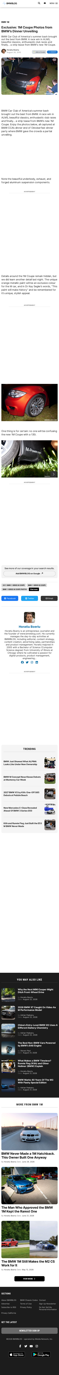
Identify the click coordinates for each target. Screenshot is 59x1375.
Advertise (5, 1304)
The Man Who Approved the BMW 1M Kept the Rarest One (27, 1209)
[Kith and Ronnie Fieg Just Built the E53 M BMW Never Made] (49, 820)
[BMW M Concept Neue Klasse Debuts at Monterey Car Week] (49, 774)
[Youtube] (32, 1347)
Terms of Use (26, 1304)
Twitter (30, 598)
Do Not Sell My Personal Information (48, 1308)
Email (50, 598)
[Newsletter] (44, 3)
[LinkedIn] (36, 662)
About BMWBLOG (8, 1300)
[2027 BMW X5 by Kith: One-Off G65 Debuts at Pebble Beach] (49, 789)
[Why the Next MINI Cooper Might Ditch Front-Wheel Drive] (8, 989)
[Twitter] (27, 662)
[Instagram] (32, 662)
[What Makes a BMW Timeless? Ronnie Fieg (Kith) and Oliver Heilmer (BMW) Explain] (8, 1060)
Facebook (11, 598)
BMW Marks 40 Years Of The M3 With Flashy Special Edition (35, 1081)
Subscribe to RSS (8, 1307)
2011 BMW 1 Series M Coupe (14, 585)
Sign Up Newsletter (47, 1304)
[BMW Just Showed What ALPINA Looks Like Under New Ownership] (49, 758)
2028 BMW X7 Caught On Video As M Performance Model (37, 1008)
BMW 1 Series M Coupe (37, 585)
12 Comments (52, 52)
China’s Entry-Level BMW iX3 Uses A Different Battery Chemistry (38, 1026)
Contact (42, 1300)
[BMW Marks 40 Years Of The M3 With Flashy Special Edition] (8, 1079)
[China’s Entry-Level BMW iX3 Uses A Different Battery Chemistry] (8, 1025)
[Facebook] (22, 662)
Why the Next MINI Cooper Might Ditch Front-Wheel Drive (35, 991)
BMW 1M (5, 22)
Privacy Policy (26, 1307)
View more (28, 1279)
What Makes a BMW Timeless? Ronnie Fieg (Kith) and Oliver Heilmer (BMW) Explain (34, 1063)
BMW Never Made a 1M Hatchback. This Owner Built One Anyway (28, 1155)
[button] (53, 474)
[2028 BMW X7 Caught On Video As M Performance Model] (8, 1007)
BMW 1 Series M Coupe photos (15, 589)
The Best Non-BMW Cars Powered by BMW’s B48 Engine (36, 1044)
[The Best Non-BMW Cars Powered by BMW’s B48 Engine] (8, 1042)
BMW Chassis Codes (29, 1300)
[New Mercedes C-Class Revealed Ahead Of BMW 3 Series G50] (49, 805)
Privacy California (8, 1313)
